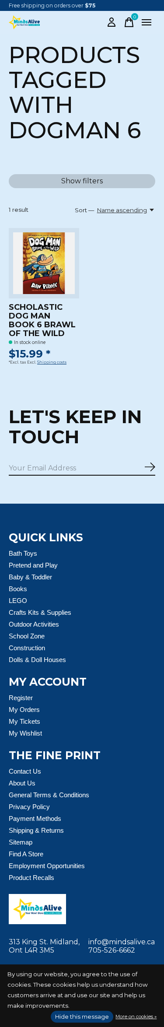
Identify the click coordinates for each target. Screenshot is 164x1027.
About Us (22, 783)
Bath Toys (23, 553)
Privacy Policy (29, 806)
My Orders (24, 709)
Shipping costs (51, 362)
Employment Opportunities (47, 865)
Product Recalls (31, 877)
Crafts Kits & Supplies (40, 612)
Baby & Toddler (30, 577)
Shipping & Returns (36, 830)
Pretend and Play (33, 565)
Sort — (84, 210)
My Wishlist (25, 733)
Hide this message (82, 1016)
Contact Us (25, 771)
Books (18, 588)
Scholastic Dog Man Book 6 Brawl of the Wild (42, 320)
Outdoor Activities (34, 624)
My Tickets (24, 721)
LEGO (18, 600)
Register (21, 697)
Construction (27, 648)
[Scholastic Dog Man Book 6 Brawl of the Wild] (44, 263)
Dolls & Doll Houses (37, 659)
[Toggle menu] (146, 22)
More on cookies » (136, 1016)
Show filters (82, 181)
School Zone (27, 636)
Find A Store (26, 854)
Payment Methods (35, 818)
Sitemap (20, 842)
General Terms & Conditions (49, 795)
